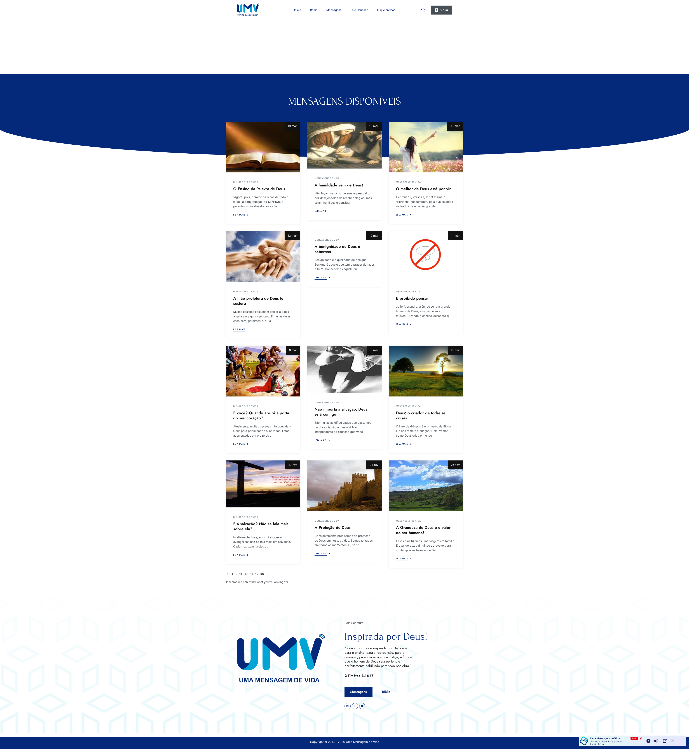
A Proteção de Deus (333, 527)
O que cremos (386, 10)
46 (241, 573)
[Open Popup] (664, 740)
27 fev (292, 465)
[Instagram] (347, 706)
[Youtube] (362, 706)
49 (257, 573)
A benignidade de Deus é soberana (337, 249)
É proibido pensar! (413, 298)
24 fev (455, 465)
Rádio (313, 10)
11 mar (455, 235)
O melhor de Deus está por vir (423, 189)
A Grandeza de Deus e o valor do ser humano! (423, 530)
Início (297, 10)
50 (262, 573)
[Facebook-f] (355, 706)
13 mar (292, 235)
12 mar (373, 235)
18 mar (373, 126)
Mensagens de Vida (245, 182)
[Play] (648, 740)
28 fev (455, 350)
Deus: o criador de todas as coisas (421, 415)
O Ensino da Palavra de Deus (259, 189)
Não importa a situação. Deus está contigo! (341, 411)
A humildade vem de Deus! (339, 185)
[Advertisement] (344, 47)
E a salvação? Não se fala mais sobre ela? (261, 526)
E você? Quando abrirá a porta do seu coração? (261, 415)
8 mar (293, 350)
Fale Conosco (359, 10)
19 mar (292, 126)
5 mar (374, 350)
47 (246, 573)
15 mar (455, 126)
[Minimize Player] (672, 740)
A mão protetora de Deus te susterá (258, 300)
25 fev (374, 465)
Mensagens (333, 10)
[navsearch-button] (423, 9)
